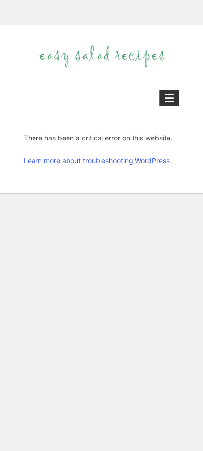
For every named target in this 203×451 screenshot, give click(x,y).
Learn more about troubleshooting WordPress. (97, 160)
